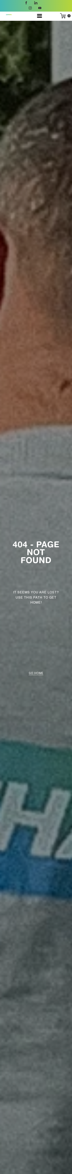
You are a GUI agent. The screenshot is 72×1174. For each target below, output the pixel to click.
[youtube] (40, 8)
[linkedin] (36, 3)
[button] (39, 15)
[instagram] (30, 8)
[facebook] (26, 3)
